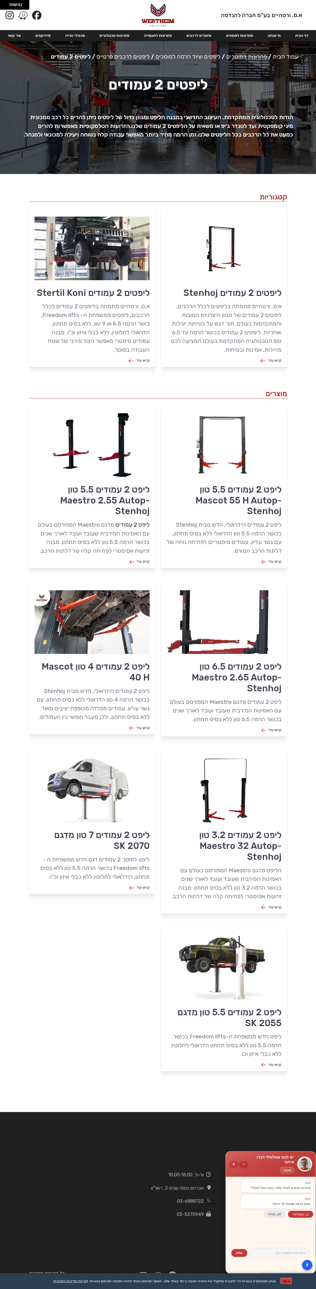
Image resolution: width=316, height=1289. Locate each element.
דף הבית (302, 35)
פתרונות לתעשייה (158, 35)
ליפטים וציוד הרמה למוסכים (187, 56)
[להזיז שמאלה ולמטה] (3, 6)
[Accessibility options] (307, 1265)
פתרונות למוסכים (239, 35)
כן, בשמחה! (301, 1214)
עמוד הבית (285, 56)
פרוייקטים (43, 35)
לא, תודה (274, 1214)
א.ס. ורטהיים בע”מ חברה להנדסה (261, 15)
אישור (286, 1281)
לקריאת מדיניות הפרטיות (70, 1281)
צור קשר (14, 35)
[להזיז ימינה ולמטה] (6, 6)
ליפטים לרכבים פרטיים (123, 56)
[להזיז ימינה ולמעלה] (6, 3)
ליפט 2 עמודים (132, 524)
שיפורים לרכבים (198, 35)
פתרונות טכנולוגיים (114, 35)
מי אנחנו (274, 35)
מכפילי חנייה (75, 35)
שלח (239, 1253)
